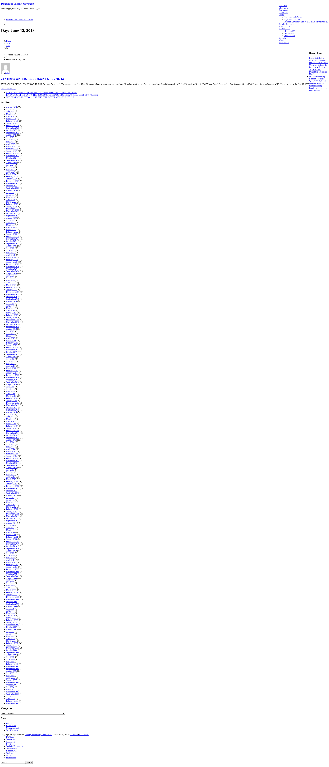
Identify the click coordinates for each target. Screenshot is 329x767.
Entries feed (11, 726)
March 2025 (11, 146)
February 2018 (12, 343)
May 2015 (10, 419)
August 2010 (11, 551)
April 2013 (10, 477)
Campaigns (283, 12)
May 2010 (10, 558)
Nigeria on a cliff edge (293, 17)
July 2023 (10, 193)
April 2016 (10, 394)
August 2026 (11, 107)
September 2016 (12, 382)
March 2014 (11, 451)
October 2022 (11, 213)
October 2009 (11, 574)
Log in (9, 723)
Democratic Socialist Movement (17, 3)
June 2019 (10, 306)
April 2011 (10, 532)
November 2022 (12, 211)
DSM (7, 73)
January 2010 (11, 567)
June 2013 (10, 472)
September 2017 (12, 354)
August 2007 (11, 629)
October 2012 (11, 491)
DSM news (283, 8)
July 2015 (10, 414)
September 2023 (12, 188)
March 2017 (11, 368)
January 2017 (11, 373)
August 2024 (11, 162)
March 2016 (11, 396)
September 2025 (12, 132)
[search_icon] (7, 24)
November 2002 (12, 703)
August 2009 (11, 578)
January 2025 (11, 151)
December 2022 (12, 209)
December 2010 (12, 541)
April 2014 (10, 449)
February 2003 (12, 701)
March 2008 (11, 618)
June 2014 (10, 444)
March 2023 (11, 202)
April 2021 (10, 255)
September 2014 (12, 437)
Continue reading (9, 88)
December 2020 (12, 264)
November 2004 (12, 682)
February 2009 (12, 592)
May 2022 (10, 225)
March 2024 (11, 174)
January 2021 (11, 262)
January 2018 (11, 345)
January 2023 (11, 206)
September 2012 (12, 493)
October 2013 (11, 463)
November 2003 (12, 692)
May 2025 (10, 142)
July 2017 (10, 359)
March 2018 (11, 340)
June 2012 (10, 500)
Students (282, 38)
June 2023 (10, 195)
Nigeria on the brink (292, 19)
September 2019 (12, 299)
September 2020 (12, 271)
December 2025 (12, 126)
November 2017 (12, 350)
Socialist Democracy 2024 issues (19, 20)
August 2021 (11, 246)
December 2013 (12, 458)
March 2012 (11, 507)
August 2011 (11, 523)
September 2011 (12, 521)
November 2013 (12, 461)
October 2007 (11, 627)
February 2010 (12, 565)
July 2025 (10, 137)
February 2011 (12, 537)
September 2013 (12, 465)
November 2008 (12, 599)
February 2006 (12, 664)
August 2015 (11, 412)
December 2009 (12, 569)
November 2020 (12, 266)
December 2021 (12, 236)
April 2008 (10, 615)
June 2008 (10, 611)
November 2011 (12, 516)
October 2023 (11, 186)
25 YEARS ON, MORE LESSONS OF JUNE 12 (32, 78)
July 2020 (10, 276)
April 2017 (10, 366)
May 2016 (10, 391)
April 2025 (10, 144)
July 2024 (10, 165)
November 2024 (12, 156)
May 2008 (10, 613)
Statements (283, 10)
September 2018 (12, 327)
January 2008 (11, 622)
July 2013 (10, 470)
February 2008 (12, 620)
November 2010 (12, 544)
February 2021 (12, 260)
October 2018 (11, 324)
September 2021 (12, 243)
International (284, 42)
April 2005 (10, 678)
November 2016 (12, 377)
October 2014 (11, 435)
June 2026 (10, 112)
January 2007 (11, 645)
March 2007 (11, 641)
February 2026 (12, 121)
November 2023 (12, 183)
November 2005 (12, 666)
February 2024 (12, 176)
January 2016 (11, 400)
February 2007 (12, 643)
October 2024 (11, 158)
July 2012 (10, 498)
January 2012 (11, 511)
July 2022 (10, 220)
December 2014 (12, 431)
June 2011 (10, 528)
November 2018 (12, 322)
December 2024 (12, 153)
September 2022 (12, 216)
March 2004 (11, 689)
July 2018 (10, 331)
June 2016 (10, 389)
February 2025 (12, 149)
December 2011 (12, 514)
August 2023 (11, 190)
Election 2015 (289, 33)
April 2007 (10, 638)
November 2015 (12, 405)
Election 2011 (289, 36)
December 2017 (12, 347)
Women (282, 40)
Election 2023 (284, 29)
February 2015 (12, 426)
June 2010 (10, 555)
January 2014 (11, 456)
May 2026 (10, 114)
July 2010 (10, 553)
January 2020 (11, 290)
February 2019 (12, 315)
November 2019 (12, 294)
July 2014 (10, 442)
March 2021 (11, 257)
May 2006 (10, 662)
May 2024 (10, 169)
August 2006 (11, 655)
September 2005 (12, 669)
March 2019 (11, 313)
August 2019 (11, 301)
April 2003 (10, 699)
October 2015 (11, 407)
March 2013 (11, 479)
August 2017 (11, 357)
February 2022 (12, 232)
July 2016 (10, 387)
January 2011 (11, 539)
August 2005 (11, 671)
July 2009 (10, 581)
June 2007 (10, 634)
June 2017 (10, 361)
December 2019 (12, 292)
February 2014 (12, 454)
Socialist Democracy (287, 24)
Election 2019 (289, 31)
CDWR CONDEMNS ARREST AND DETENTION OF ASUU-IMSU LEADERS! (41, 93)
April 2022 (10, 227)
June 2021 (10, 250)
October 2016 (11, 380)
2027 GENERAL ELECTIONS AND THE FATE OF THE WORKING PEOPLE (40, 97)
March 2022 (11, 229)
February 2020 (12, 287)
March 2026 (11, 119)
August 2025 (11, 135)
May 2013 (10, 474)
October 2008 (11, 602)
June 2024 (10, 167)
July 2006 (10, 657)
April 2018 (10, 338)
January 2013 (11, 484)
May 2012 (10, 502)
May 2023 (10, 197)
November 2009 (12, 571)
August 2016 (11, 384)
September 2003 (12, 694)
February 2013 (12, 481)
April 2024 (10, 172)
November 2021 (12, 239)
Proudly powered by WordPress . (38, 734)
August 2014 (11, 440)
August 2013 (11, 467)
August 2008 (11, 606)
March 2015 (11, 424)
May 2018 (10, 336)
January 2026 (11, 123)
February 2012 (12, 509)
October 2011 (11, 518)
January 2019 (11, 317)
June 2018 (10, 333)
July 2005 (10, 673)
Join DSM (283, 5)
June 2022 (10, 223)
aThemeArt (75, 734)
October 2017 (11, 352)
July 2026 (10, 109)
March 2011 (11, 534)
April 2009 (10, 588)
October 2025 (11, 130)
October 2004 (11, 685)
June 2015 (10, 417)
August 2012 (11, 495)
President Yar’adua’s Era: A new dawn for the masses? (306, 22)
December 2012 (12, 486)
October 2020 (11, 269)
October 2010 (11, 546)
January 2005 (11, 680)
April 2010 (10, 560)
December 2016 (12, 375)
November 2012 (12, 488)
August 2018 (11, 329)
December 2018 (12, 320)
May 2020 (10, 280)
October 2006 (11, 650)
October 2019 (11, 297)
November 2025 (12, 128)
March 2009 (11, 590)
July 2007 (10, 632)
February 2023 (12, 204)
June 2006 (10, 659)
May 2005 (10, 675)
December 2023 (12, 181)
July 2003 (10, 696)
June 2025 (10, 139)
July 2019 (10, 303)
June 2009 (10, 583)
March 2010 (11, 562)
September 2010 (12, 548)
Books (281, 15)
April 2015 (10, 421)
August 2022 (11, 218)
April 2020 (10, 283)
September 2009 (12, 576)
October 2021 (11, 241)
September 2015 (12, 410)
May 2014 (10, 447)
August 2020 (11, 273)
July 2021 (10, 248)
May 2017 (10, 364)
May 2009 (10, 585)
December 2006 (12, 648)
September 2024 (12, 160)
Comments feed (12, 728)
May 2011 (10, 530)
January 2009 (11, 595)
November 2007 (12, 625)
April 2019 (10, 310)
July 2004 (10, 687)
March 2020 (11, 285)
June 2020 (10, 278)
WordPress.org (12, 730)
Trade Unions (284, 26)
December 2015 (12, 403)
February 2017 (12, 370)
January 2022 (11, 234)
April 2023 (10, 199)
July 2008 (10, 608)
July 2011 (10, 525)
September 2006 (12, 652)
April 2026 (10, 116)
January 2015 (11, 428)
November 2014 (12, 433)
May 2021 (10, 253)
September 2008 (12, 604)
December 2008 (12, 597)
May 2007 (10, 636)
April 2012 (10, 504)
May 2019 (10, 308)
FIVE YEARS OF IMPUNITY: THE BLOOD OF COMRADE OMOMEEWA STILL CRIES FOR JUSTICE (52, 95)
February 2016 (12, 398)
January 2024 (11, 179)
